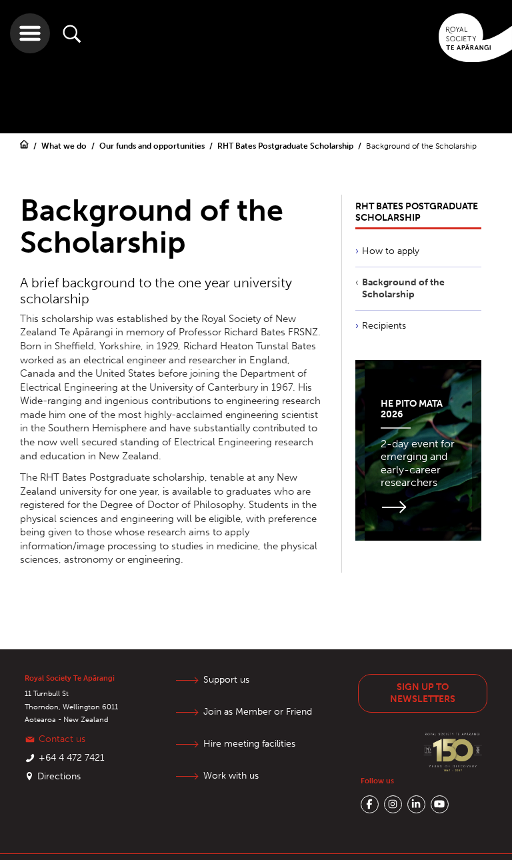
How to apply (390, 251)
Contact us (62, 739)
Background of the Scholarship (403, 288)
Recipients (384, 325)
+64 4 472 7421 (72, 757)
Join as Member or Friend (257, 711)
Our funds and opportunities (153, 146)
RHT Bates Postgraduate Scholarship (286, 146)
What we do (65, 146)
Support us (226, 679)
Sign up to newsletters (422, 693)
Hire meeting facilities (249, 743)
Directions (59, 776)
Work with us (231, 775)
